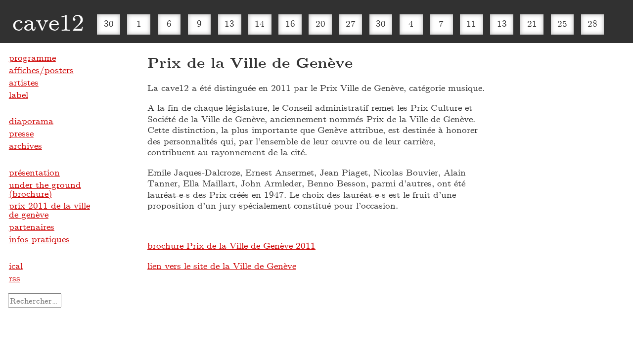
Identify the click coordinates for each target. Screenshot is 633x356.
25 (562, 23)
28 (592, 23)
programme (32, 57)
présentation (34, 172)
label (18, 94)
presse (21, 133)
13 (229, 23)
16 (290, 23)
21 (532, 23)
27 (351, 23)
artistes (24, 82)
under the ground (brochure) (45, 189)
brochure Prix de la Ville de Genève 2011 (231, 245)
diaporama (31, 120)
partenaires (31, 226)
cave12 (48, 21)
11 (471, 23)
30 (109, 23)
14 (260, 23)
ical (16, 265)
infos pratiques (39, 238)
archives (25, 145)
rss (14, 277)
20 (320, 23)
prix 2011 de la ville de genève (49, 210)
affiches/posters (41, 69)
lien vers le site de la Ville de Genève (221, 265)
